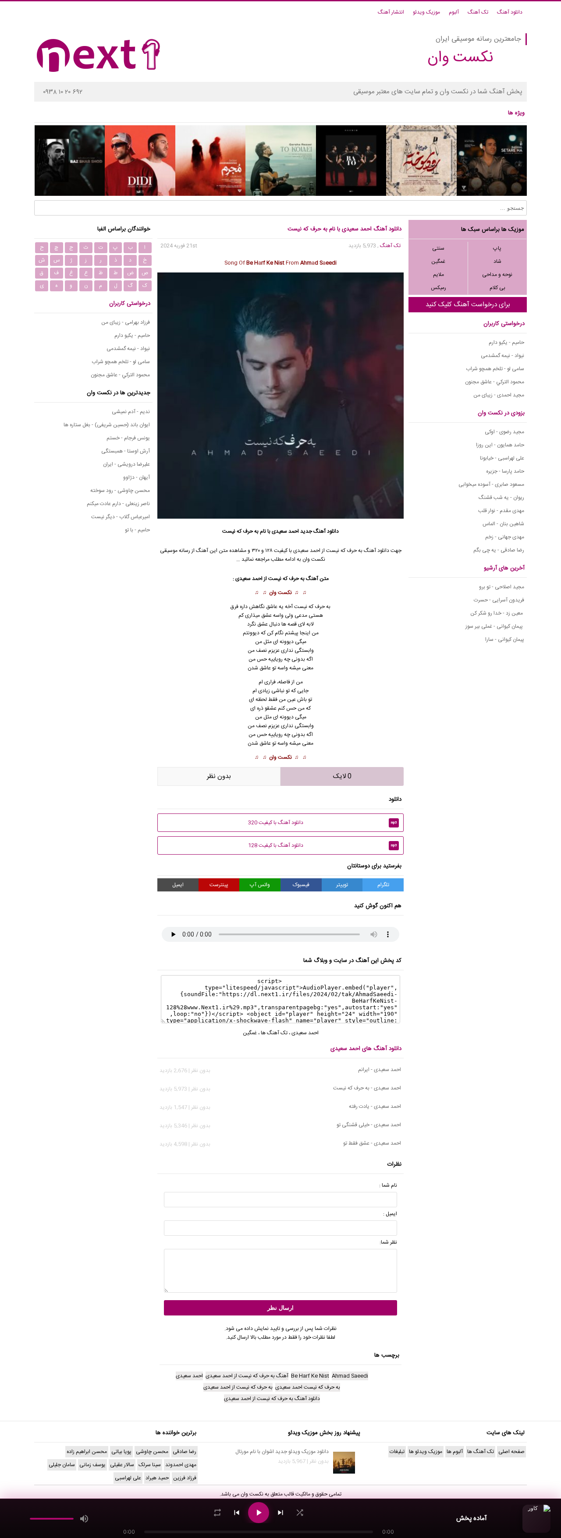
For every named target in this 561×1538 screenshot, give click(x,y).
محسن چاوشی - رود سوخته (120, 490)
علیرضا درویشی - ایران (126, 464)
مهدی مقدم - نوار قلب (501, 510)
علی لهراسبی (128, 1478)
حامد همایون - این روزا (500, 445)
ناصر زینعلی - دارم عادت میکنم (118, 503)
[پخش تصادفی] (300, 1512)
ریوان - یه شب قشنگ (501, 497)
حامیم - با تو (137, 530)
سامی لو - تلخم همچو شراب (495, 368)
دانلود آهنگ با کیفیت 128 (322, 845)
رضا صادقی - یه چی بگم (498, 550)
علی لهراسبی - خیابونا (502, 458)
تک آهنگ (478, 12)
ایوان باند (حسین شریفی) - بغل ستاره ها (107, 425)
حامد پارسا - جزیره (505, 471)
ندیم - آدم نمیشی (131, 411)
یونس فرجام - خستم (128, 438)
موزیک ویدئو (426, 12)
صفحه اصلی (511, 1451)
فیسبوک (301, 884)
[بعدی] (280, 1512)
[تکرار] (217, 1512)
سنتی (438, 248)
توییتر (342, 884)
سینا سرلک (149, 1464)
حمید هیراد (157, 1478)
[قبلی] (237, 1512)
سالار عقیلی (122, 1464)
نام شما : (388, 1185)
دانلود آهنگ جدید (319, 531)
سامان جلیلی (62, 1464)
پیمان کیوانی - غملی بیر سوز (494, 626)
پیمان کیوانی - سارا (504, 639)
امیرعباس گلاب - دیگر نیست (120, 517)
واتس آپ (260, 884)
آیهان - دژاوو (136, 477)
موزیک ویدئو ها (425, 1451)
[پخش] (258, 1512)
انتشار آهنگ (391, 12)
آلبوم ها (455, 1451)
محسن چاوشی (152, 1451)
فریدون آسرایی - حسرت (499, 600)
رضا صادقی (184, 1451)
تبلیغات (397, 1451)
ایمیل (178, 884)
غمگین (438, 261)
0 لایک (342, 776)
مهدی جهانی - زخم (504, 537)
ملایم (438, 274)
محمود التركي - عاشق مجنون (494, 382)
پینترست (218, 884)
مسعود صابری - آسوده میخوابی (491, 484)
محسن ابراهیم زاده (87, 1451)
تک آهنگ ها (274, 1033)
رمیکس (438, 287)
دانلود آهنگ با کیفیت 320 (322, 822)
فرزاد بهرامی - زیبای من (125, 322)
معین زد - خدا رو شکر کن (497, 613)
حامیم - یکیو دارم (506, 342)
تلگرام (383, 884)
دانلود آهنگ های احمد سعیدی (365, 1049)
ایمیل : (390, 1213)
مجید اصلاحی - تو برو (501, 587)
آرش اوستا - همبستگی (125, 451)
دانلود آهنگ (509, 12)
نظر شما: (388, 1242)
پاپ (497, 248)
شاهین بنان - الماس (503, 524)
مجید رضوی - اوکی (504, 432)
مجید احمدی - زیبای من (498, 395)
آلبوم (454, 12)
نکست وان (280, 592)
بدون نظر (219, 776)
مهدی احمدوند (180, 1464)
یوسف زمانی (92, 1464)
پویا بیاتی (121, 1451)
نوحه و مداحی (497, 274)
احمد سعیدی (285, 531)
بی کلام (497, 287)
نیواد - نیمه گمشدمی (502, 355)
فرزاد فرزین (184, 1478)
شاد (497, 261)
